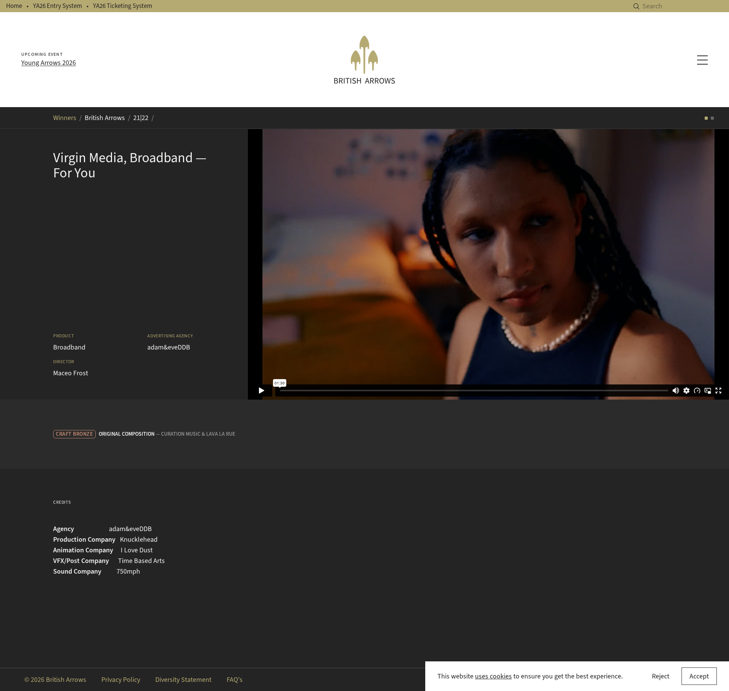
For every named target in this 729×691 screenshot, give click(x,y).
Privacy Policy (120, 679)
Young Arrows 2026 (48, 62)
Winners (64, 117)
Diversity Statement (183, 679)
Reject (660, 676)
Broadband (69, 347)
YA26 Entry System (57, 6)
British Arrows (105, 117)
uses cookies (493, 676)
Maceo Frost (70, 373)
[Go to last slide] (263, 264)
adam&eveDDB (168, 347)
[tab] (706, 118)
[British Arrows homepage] (364, 59)
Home (14, 6)
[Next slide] (714, 264)
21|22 (140, 117)
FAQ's (235, 679)
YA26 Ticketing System (122, 6)
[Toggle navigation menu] (702, 60)
